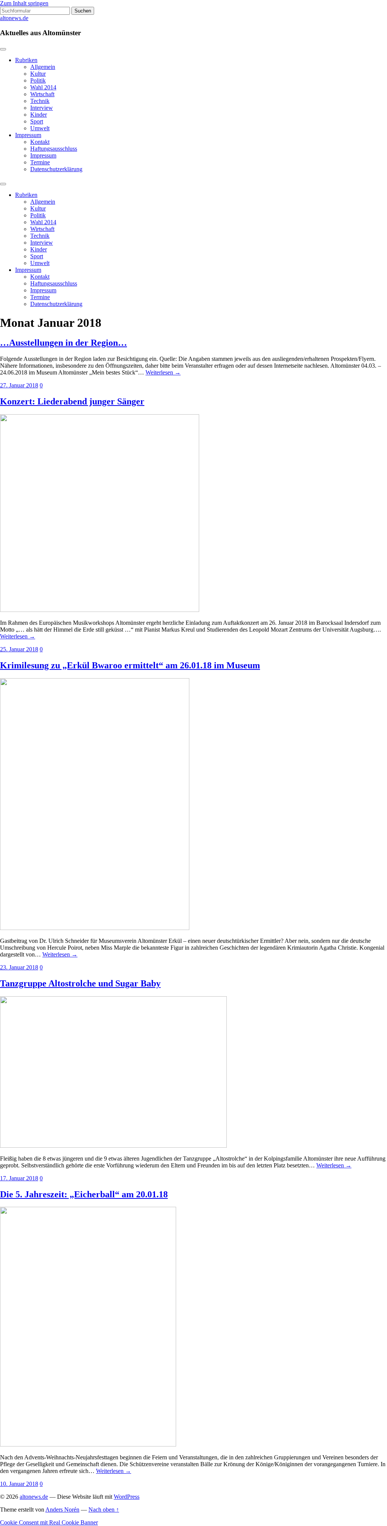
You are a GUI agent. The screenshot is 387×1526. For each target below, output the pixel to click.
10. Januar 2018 (19, 1484)
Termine (40, 162)
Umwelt (40, 128)
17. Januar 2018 (19, 1178)
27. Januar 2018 (19, 385)
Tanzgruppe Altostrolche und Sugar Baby (80, 983)
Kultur (38, 73)
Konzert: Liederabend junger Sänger (72, 401)
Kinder (38, 114)
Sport (36, 121)
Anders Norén (62, 1509)
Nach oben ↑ (103, 1509)
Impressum (28, 135)
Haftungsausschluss (53, 148)
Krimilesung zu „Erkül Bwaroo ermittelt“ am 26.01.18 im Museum (130, 665)
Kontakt (40, 142)
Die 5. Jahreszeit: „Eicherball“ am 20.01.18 (84, 1194)
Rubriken (26, 60)
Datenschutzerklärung (56, 169)
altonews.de (14, 18)
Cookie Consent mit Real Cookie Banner (49, 1522)
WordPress (126, 1496)
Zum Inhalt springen (24, 3)
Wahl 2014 (43, 87)
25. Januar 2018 (19, 649)
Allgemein (42, 67)
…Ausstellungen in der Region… (63, 343)
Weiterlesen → (163, 372)
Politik (38, 80)
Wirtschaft (42, 94)
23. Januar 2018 (19, 967)
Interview (41, 108)
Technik (40, 101)
